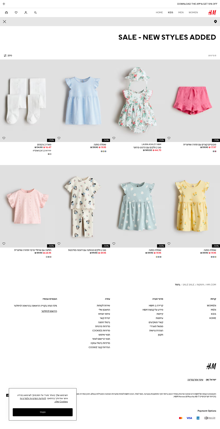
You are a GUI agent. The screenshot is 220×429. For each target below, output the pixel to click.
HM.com (211, 284)
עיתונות (159, 318)
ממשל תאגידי (156, 326)
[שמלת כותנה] (82, 100)
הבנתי (43, 412)
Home (159, 12)
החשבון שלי (104, 310)
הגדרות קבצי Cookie (99, 347)
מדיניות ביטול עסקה (100, 343)
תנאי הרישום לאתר (101, 339)
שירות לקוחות (103, 305)
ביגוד (177, 284)
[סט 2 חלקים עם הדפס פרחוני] (137, 100)
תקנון (160, 334)
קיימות (160, 314)
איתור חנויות (104, 314)
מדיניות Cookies (101, 330)
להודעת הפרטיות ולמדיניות (33, 398)
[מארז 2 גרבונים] (27, 100)
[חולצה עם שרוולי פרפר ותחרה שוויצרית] (27, 206)
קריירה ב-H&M (156, 305)
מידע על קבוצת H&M (153, 310)
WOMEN (193, 12)
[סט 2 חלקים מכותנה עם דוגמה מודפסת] (82, 206)
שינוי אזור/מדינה (195, 379)
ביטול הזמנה (104, 322)
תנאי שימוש (104, 334)
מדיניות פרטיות (102, 326)
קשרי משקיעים (156, 322)
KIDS (170, 12)
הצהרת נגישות (156, 330)
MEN (181, 12)
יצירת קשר (105, 318)
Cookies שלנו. (61, 401)
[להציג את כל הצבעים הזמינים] (214, 151)
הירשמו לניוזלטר (49, 311)
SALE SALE (188, 284)
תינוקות (200, 284)
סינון (10, 55)
